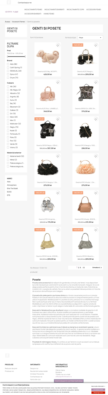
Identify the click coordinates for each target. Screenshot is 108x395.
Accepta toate (98, 389)
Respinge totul (98, 392)
